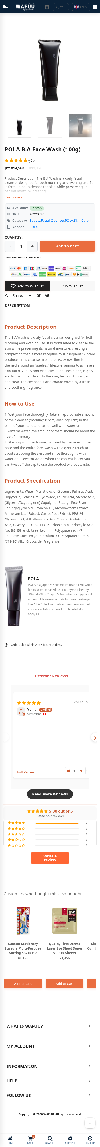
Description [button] (17, 305)
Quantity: (14, 237)
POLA (69, 220)
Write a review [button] (50, 857)
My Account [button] (21, 1046)
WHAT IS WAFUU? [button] (25, 1026)
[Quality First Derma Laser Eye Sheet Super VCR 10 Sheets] (64, 921)
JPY (59, 7)
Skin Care (81, 220)
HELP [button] (12, 1081)
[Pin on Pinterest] (47, 295)
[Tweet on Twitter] (39, 295)
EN (82, 7)
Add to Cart (23, 983)
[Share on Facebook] (31, 295)
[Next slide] (95, 737)
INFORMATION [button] (22, 1066)
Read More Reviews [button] (50, 794)
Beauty (35, 220)
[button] (16, 160)
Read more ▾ (13, 197)
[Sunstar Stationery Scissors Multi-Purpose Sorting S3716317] (23, 921)
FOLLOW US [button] (19, 1095)
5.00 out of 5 (61, 811)
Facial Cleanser (52, 220)
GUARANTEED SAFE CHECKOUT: (23, 257)
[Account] (47, 7)
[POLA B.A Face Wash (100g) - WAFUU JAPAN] (19, 126)
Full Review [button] (26, 772)
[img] (29, 702)
